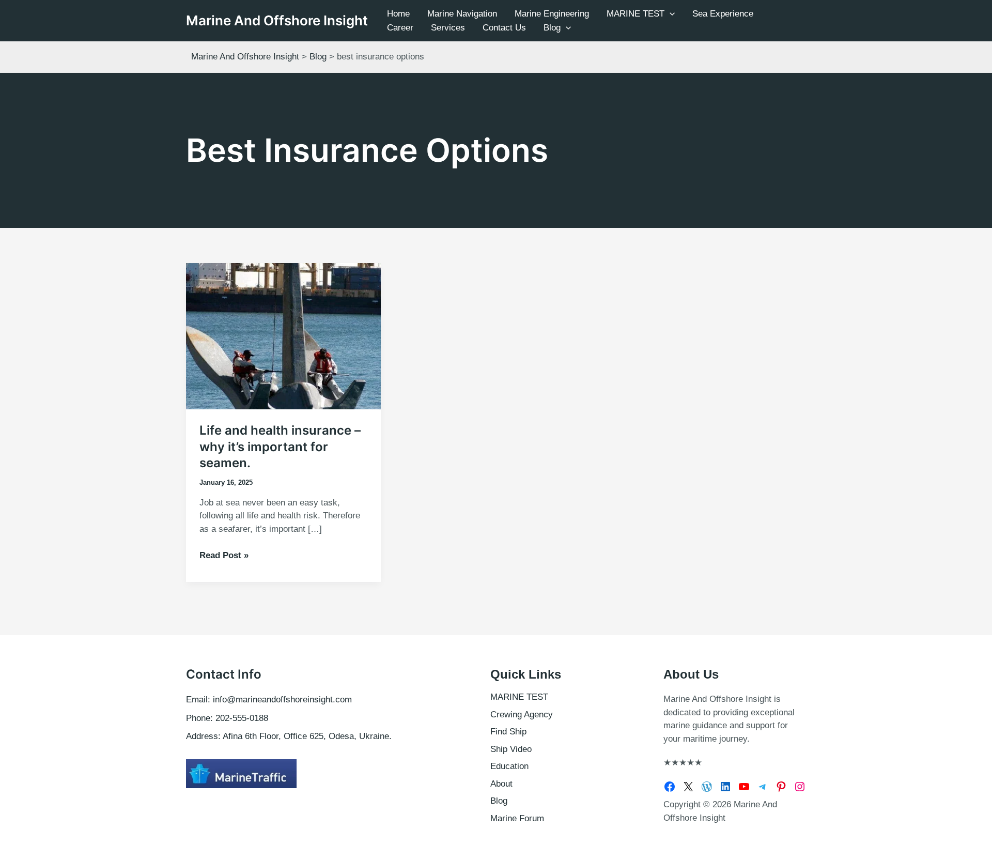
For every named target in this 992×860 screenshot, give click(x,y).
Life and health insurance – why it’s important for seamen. (280, 446)
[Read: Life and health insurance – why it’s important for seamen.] (283, 336)
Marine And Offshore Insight (277, 20)
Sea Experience (722, 14)
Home (398, 14)
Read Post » (224, 556)
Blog (552, 28)
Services (448, 28)
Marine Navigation (462, 14)
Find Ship (508, 731)
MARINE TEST (635, 14)
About (501, 784)
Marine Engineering (552, 14)
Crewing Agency (521, 714)
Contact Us (504, 28)
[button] (669, 14)
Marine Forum (517, 818)
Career (400, 28)
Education (509, 766)
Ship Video (511, 749)
